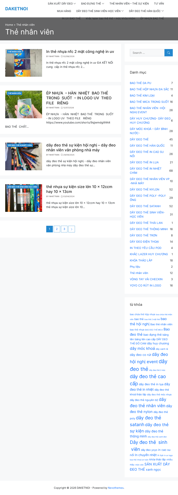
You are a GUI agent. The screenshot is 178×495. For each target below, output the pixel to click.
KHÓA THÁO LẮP (141, 260)
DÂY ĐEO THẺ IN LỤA (144, 162)
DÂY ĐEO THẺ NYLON (144, 189)
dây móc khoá (142, 348)
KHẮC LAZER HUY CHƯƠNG (149, 254)
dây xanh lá (162, 349)
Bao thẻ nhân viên (161, 324)
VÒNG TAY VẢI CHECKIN (146, 279)
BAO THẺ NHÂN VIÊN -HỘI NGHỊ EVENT (147, 110)
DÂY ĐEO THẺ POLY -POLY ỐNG (148, 198)
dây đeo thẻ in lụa (151, 384)
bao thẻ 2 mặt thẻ (152, 319)
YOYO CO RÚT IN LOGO (145, 285)
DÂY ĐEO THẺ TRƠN (143, 235)
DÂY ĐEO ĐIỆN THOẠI (144, 241)
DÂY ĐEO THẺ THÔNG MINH (149, 229)
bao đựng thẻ (152, 334)
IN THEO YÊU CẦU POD (145, 248)
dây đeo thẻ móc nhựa (159, 394)
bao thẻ (139, 319)
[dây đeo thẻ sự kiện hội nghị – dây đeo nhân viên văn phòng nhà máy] (23, 156)
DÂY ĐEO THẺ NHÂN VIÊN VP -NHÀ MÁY (149, 181)
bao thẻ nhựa (137, 329)
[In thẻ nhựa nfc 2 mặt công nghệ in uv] (23, 62)
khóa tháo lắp (157, 459)
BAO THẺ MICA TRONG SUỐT (149, 101)
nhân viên (139, 465)
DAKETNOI (16, 8)
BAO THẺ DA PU (140, 83)
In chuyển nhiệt (146, 455)
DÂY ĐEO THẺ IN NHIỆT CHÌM (20, 145)
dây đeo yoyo (149, 450)
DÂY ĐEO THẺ (139, 139)
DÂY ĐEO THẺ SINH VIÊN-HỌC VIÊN (22, 187)
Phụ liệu (135, 266)
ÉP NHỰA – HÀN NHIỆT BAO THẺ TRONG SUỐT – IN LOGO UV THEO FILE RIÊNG (79, 98)
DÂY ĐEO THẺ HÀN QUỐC (147, 145)
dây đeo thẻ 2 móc (157, 370)
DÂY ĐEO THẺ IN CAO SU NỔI (147, 154)
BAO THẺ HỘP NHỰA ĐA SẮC (149, 89)
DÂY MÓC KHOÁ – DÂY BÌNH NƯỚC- (149, 131)
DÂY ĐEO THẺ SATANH (145, 206)
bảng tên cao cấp (145, 339)
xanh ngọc (153, 469)
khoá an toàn (142, 460)
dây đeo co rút (140, 355)
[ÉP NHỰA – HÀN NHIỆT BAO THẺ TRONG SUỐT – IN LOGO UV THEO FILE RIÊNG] (23, 104)
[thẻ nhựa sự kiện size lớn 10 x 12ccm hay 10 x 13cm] (23, 197)
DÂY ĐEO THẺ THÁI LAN (146, 223)
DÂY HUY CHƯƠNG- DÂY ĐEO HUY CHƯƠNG (150, 120)
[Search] (168, 52)
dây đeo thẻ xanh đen (157, 437)
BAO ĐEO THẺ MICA (154, 330)
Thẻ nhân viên (14, 52)
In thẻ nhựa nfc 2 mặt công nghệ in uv (80, 51)
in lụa (160, 455)
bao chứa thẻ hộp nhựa (142, 314)
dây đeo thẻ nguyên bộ (144, 400)
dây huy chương (158, 343)
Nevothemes (116, 487)
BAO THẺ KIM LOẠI (142, 95)
